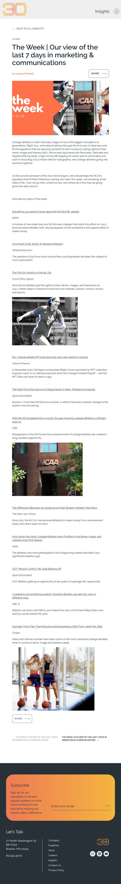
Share (95, 73)
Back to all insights (30, 28)
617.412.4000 (14, 855)
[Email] (81, 806)
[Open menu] (116, 11)
